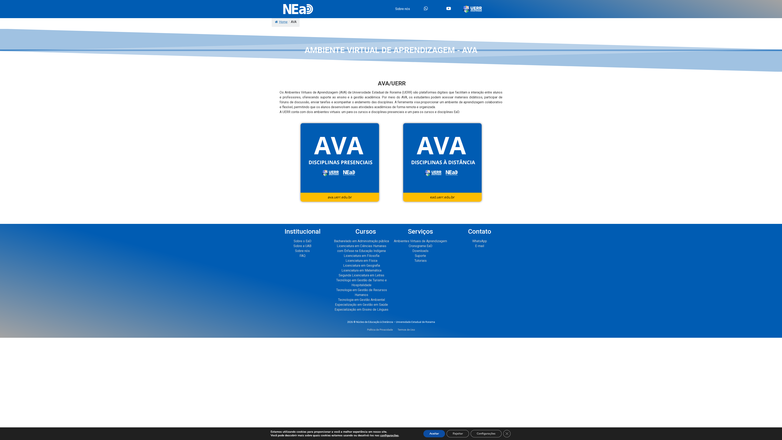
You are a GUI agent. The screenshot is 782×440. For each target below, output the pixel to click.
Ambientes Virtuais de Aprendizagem (420, 241)
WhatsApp (479, 241)
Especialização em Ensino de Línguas (361, 309)
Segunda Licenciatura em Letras (361, 275)
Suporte (420, 256)
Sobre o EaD (302, 241)
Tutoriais (420, 261)
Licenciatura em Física (361, 261)
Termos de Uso (406, 329)
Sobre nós (302, 251)
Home (283, 22)
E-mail (479, 246)
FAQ (302, 256)
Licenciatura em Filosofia (361, 256)
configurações (389, 435)
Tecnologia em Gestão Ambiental (361, 300)
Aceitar (434, 434)
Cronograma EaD (420, 246)
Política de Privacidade (382, 329)
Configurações (486, 434)
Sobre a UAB (302, 246)
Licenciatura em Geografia (361, 265)
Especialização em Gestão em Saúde (361, 305)
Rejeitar (458, 434)
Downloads (420, 251)
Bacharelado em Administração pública (361, 241)
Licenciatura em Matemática (361, 270)
